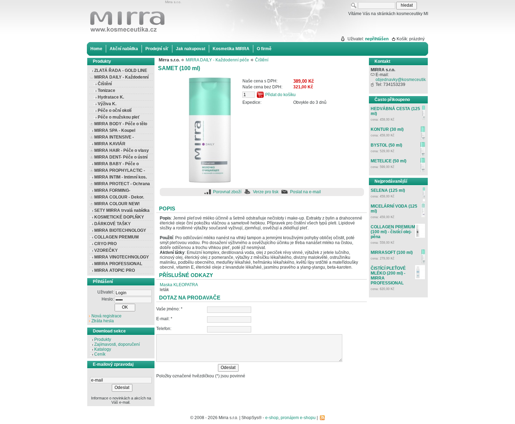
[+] (91, 123)
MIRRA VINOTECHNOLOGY (121, 257)
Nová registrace (106, 316)
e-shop (272, 417)
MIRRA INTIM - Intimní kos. (120, 177)
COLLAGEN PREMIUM (116, 237)
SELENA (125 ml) (388, 190)
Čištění (105, 83)
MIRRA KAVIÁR (109, 143)
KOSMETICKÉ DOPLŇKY (119, 217)
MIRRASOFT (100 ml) (392, 252)
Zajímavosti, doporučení (117, 344)
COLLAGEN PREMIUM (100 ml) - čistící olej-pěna (393, 231)
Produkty (102, 339)
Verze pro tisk (266, 191)
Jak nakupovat (190, 48)
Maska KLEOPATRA (179, 284)
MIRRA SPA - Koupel (114, 130)
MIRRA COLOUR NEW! (117, 203)
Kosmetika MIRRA (231, 48)
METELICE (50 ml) (388, 161)
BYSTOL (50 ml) (386, 145)
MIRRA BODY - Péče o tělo (120, 123)
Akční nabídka (124, 48)
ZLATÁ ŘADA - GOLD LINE (120, 70)
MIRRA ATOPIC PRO (114, 270)
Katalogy (102, 349)
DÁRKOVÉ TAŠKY (112, 223)
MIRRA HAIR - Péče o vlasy (121, 150)
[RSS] (322, 417)
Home (96, 48)
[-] (91, 77)
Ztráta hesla (102, 320)
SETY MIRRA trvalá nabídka (122, 210)
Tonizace (106, 90)
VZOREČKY (106, 250)
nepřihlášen (377, 38)
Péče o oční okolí (114, 110)
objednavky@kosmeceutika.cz (404, 79)
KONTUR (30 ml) (387, 129)
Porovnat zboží (227, 191)
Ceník (99, 354)
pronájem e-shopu (298, 417)
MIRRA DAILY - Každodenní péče (217, 60)
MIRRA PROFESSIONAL (118, 263)
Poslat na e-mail (305, 191)
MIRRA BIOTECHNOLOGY (120, 230)
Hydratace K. (111, 97)
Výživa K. (107, 103)
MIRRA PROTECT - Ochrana (122, 183)
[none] (91, 340)
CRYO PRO (105, 243)
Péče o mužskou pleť (119, 117)
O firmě (264, 48)
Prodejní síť (157, 48)
